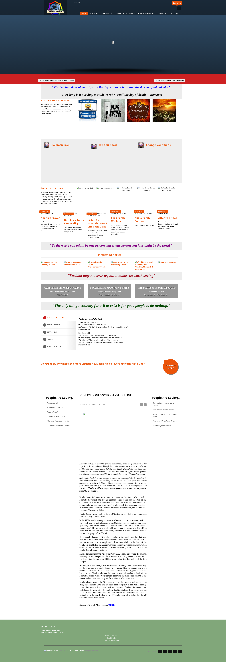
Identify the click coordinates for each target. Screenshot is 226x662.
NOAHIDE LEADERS (145, 14)
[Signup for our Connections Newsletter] (169, 80)
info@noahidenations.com (54, 632)
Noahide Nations (77, 651)
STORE (177, 14)
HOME (83, 14)
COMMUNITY (106, 14)
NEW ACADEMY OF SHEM (124, 14)
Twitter (160, 651)
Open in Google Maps (112, 640)
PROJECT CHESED (91, 404)
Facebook (165, 651)
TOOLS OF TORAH (54, 346)
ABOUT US (93, 14)
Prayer (50, 339)
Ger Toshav (52, 332)
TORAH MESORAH (54, 325)
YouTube (175, 651)
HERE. (111, 605)
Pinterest (170, 651)
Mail (180, 651)
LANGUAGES (76, 3)
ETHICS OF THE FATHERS (56, 318)
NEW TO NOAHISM (163, 14)
